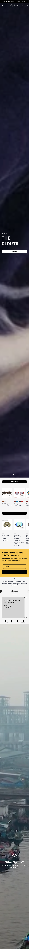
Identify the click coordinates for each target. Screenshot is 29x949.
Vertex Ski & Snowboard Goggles (5, 536)
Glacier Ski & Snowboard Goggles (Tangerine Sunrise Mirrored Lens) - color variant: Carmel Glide (15, 533)
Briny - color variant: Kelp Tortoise (27, 501)
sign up (14, 571)
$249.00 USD (5, 540)
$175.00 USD (17, 545)
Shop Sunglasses (14, 481)
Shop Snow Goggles (14, 513)
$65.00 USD (17, 505)
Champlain (17, 504)
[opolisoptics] (14, 5)
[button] (23, 5)
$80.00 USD (8, 505)
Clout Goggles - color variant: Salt (5, 501)
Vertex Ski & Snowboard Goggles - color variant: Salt (3, 533)
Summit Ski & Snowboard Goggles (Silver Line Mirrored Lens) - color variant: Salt (27, 533)
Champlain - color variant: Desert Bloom (22, 501)
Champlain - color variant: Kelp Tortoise (15, 501)
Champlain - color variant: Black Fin (20, 501)
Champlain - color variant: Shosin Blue (17, 501)
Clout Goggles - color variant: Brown (3, 501)
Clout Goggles (6, 504)
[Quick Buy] (9, 495)
